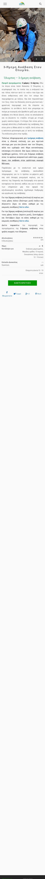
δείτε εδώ (24, 207)
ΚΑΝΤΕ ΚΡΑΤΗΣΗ (22, 283)
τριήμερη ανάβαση (35, 138)
